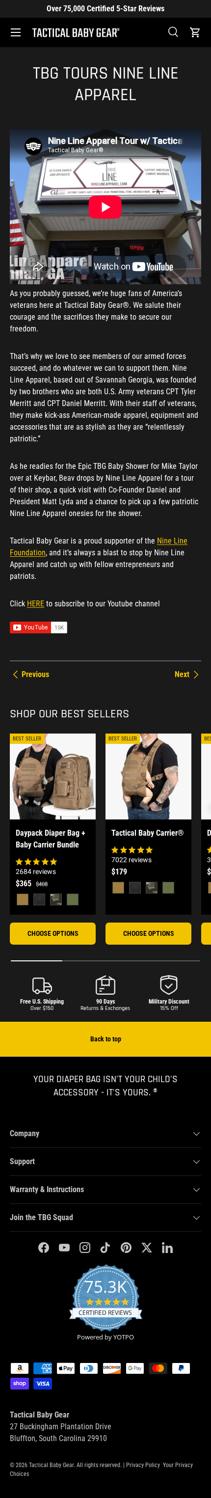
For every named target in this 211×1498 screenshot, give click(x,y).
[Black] (39, 899)
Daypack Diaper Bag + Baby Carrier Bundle (50, 838)
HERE (35, 603)
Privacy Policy (143, 1465)
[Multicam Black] (56, 899)
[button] (195, 32)
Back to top (105, 1039)
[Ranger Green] (73, 899)
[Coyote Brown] (22, 899)
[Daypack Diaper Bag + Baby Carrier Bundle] (53, 776)
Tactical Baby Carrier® (147, 833)
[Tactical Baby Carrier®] (148, 776)
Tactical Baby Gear (51, 1465)
